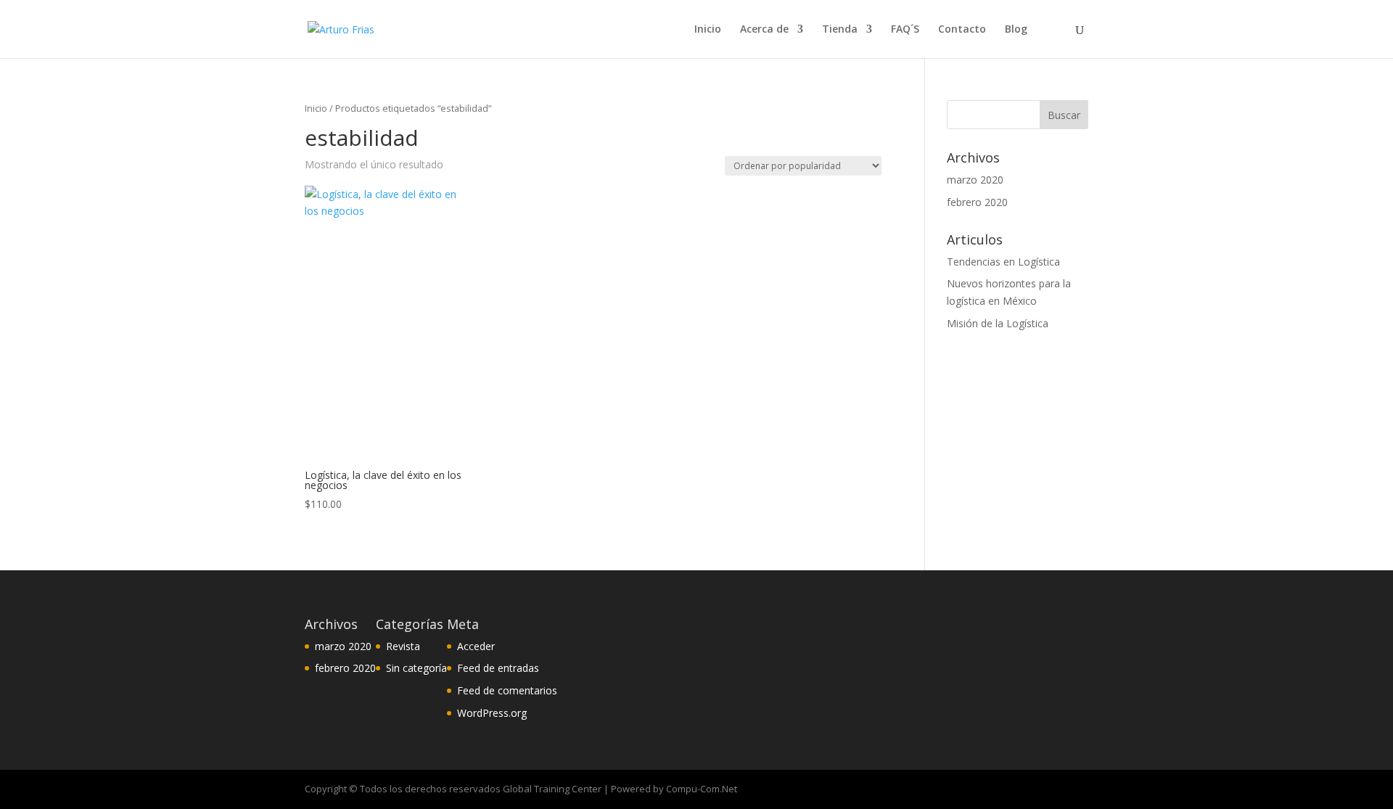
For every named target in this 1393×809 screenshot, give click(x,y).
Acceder (476, 646)
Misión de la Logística (997, 323)
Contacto (962, 30)
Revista (403, 646)
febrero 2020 (977, 202)
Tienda (840, 30)
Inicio (707, 30)
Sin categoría (416, 668)
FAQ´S (905, 30)
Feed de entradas (498, 668)
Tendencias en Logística (1003, 261)
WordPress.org (492, 713)
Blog (1016, 30)
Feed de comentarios (507, 690)
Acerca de (764, 30)
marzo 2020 (975, 179)
